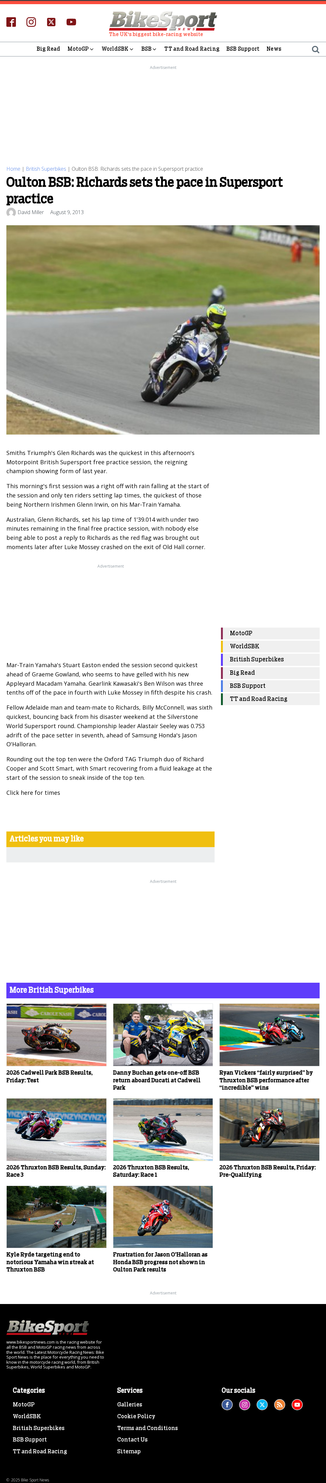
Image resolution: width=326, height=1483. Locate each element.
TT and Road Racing (191, 49)
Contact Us (132, 1440)
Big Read (48, 49)
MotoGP (78, 49)
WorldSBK (115, 49)
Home (13, 168)
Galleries (129, 1405)
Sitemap (129, 1452)
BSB (146, 49)
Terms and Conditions (147, 1428)
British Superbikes (46, 168)
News (273, 49)
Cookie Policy (136, 1417)
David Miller (31, 212)
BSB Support (242, 49)
